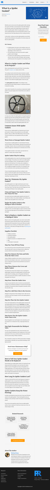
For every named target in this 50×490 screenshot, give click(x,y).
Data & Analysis (4, 475)
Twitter (35, 478)
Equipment (3, 478)
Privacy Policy (37, 479)
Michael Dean (8, 14)
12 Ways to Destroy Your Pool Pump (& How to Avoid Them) (23, 426)
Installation (3, 480)
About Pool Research (22, 473)
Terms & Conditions (45, 479)
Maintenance (3, 481)
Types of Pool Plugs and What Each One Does (11, 434)
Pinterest (40, 478)
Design (2, 476)
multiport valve (12, 69)
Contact (19, 476)
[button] (47, 2)
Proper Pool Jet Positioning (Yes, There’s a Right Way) (11, 419)
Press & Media (20, 475)
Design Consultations (22, 478)
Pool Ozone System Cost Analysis (23, 418)
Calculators (3, 473)
